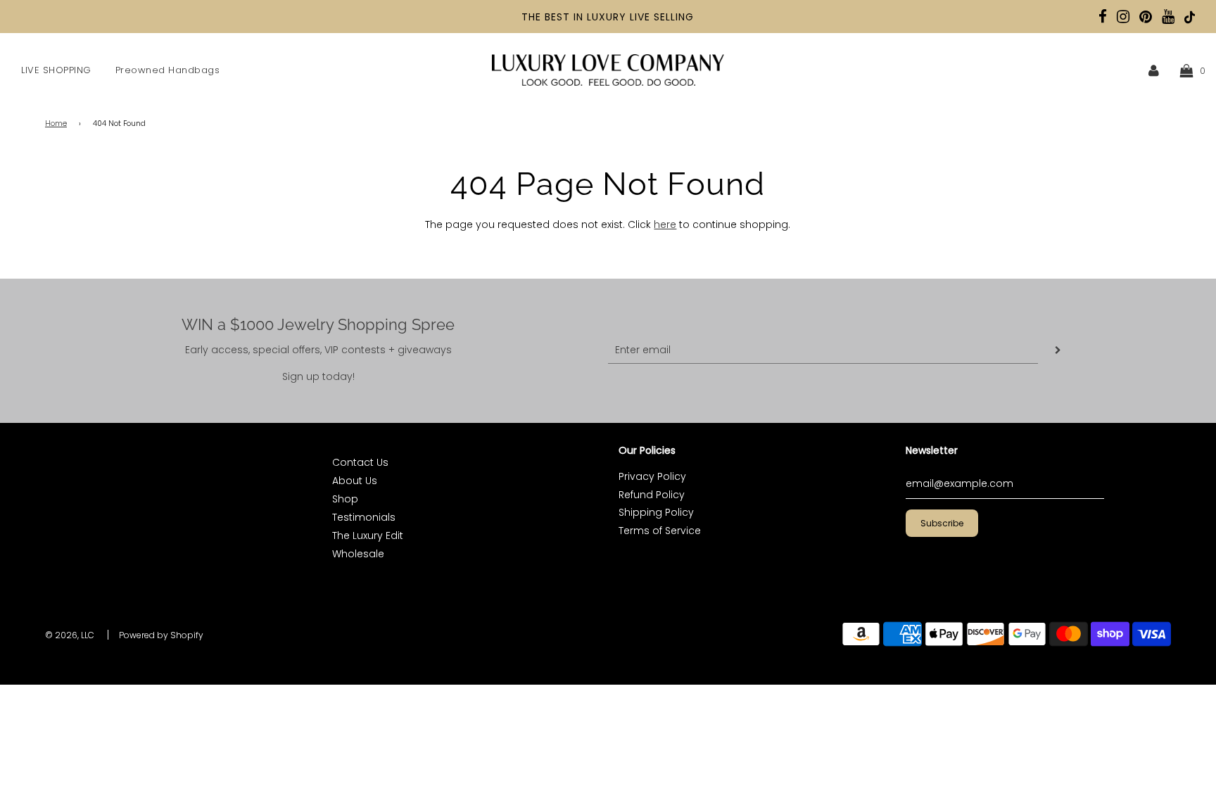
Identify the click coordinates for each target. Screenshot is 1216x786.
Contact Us (360, 462)
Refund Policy (652, 495)
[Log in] (1153, 70)
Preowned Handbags (167, 70)
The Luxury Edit (367, 535)
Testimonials (363, 517)
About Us (354, 481)
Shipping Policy (656, 512)
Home (56, 123)
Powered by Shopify (161, 635)
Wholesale (358, 554)
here (665, 224)
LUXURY (606, 17)
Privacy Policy (652, 476)
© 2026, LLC (69, 635)
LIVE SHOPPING (56, 70)
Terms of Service (660, 531)
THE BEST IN (554, 17)
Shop (345, 499)
